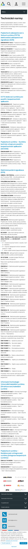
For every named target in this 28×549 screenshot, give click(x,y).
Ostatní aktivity (5, 507)
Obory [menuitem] (4, 12)
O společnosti (5, 503)
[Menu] (23, 4)
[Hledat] (9, 4)
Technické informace (6, 498)
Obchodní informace (6, 494)
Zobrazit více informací (11, 540)
